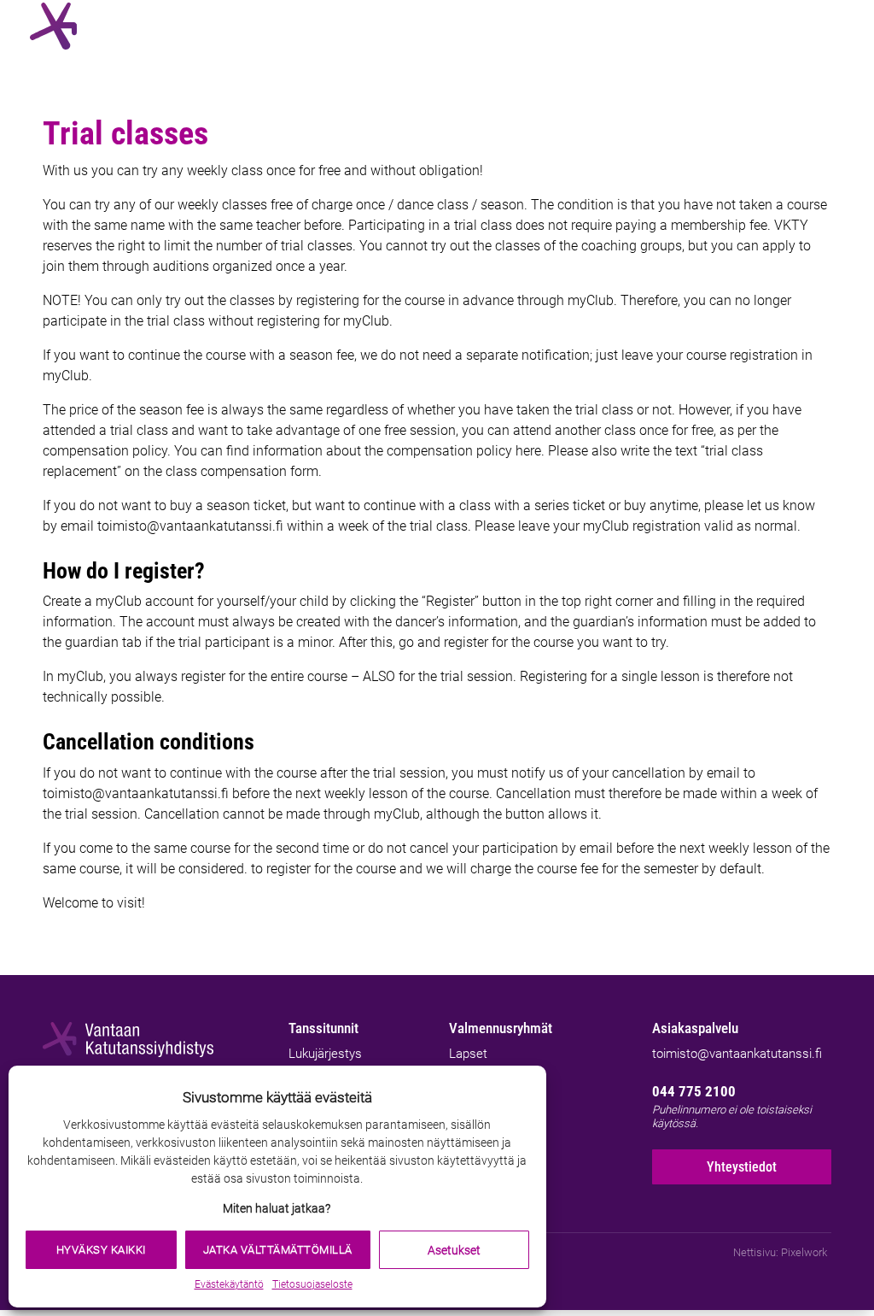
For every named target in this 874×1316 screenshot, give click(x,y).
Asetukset (454, 1250)
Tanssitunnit (323, 1028)
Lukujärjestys (325, 1053)
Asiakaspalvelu (695, 1028)
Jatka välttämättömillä (278, 1249)
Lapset (468, 1053)
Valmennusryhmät (500, 1028)
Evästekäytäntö (229, 1284)
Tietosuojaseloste (312, 1284)
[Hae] (793, 26)
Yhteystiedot (742, 1167)
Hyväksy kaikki (101, 1249)
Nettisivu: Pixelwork (780, 1252)
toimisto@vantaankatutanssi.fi (737, 1053)
